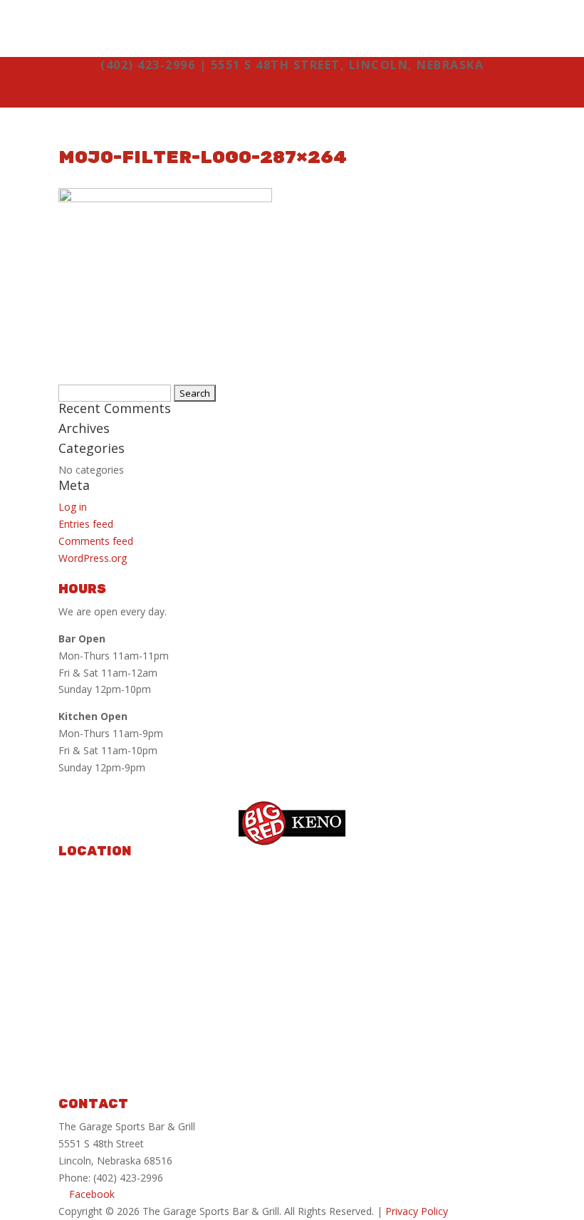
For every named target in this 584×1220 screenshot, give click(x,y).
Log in (72, 506)
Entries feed (85, 524)
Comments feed (95, 541)
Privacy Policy (416, 1211)
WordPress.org (92, 558)
